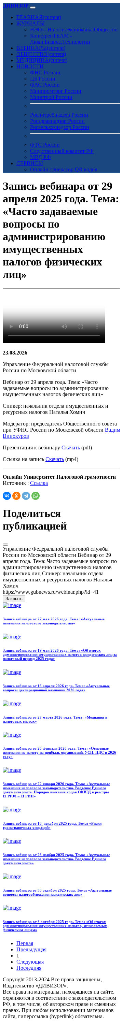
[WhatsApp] (35, 496)
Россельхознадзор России (59, 127)
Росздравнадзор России (57, 121)
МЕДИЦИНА (41, 60)
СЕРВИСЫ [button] (29, 163)
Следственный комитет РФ (62, 151)
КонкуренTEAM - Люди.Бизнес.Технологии (60, 39)
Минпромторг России (55, 91)
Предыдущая (31, 949)
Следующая (30, 962)
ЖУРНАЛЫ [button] (30, 23)
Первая (24, 943)
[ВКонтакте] (7, 496)
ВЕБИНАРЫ (40, 48)
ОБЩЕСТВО (41, 54)
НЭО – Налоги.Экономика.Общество (74, 29)
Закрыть (14, 598)
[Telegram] (26, 496)
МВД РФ (40, 157)
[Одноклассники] (16, 496)
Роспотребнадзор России (59, 115)
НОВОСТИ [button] (30, 66)
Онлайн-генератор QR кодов (63, 169)
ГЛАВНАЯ (38, 17)
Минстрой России (51, 97)
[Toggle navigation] (33, 7)
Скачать (71, 447)
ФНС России (45, 72)
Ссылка (39, 483)
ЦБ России (42, 79)
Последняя (28, 968)
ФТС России (45, 145)
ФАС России (45, 85)
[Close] (5, 545)
